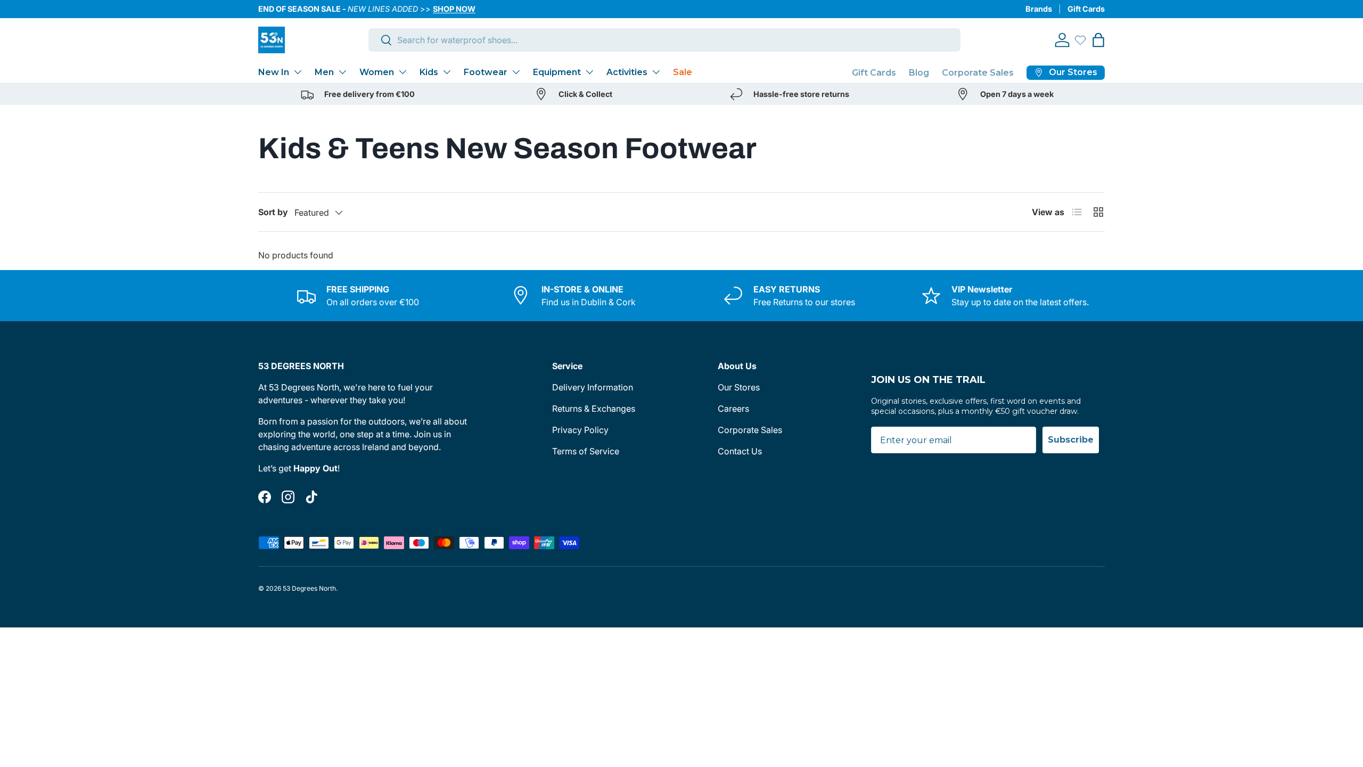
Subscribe (1071, 440)
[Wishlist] (1080, 40)
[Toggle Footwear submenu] (516, 72)
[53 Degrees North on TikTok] (311, 497)
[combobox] (664, 40)
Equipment (557, 72)
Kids (429, 72)
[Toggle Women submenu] (402, 72)
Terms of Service (585, 451)
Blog (919, 73)
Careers (733, 408)
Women (376, 72)
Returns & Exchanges (593, 408)
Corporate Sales (978, 73)
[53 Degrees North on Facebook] (264, 497)
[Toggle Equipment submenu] (589, 72)
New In (273, 72)
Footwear (485, 72)
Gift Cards (1086, 8)
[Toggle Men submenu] (342, 72)
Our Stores (739, 387)
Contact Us (740, 451)
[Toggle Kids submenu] (446, 72)
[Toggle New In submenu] (297, 72)
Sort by (273, 212)
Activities (626, 72)
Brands (1038, 8)
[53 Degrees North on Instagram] (288, 497)
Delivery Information (592, 387)
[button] (1098, 40)
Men (324, 72)
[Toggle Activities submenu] (656, 72)
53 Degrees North (309, 588)
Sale (682, 72)
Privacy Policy (580, 430)
